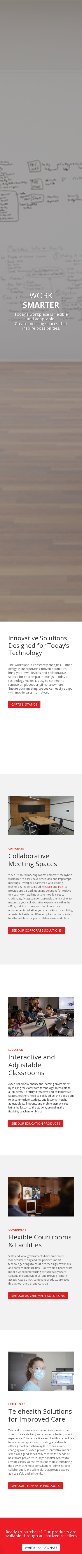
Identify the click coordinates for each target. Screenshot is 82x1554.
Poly (60, 887)
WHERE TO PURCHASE (41, 1547)
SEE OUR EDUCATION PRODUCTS (35, 1123)
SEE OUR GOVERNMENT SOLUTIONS (38, 1296)
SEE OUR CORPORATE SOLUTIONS (36, 930)
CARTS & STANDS (24, 704)
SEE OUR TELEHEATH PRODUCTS (35, 1486)
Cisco (48, 887)
